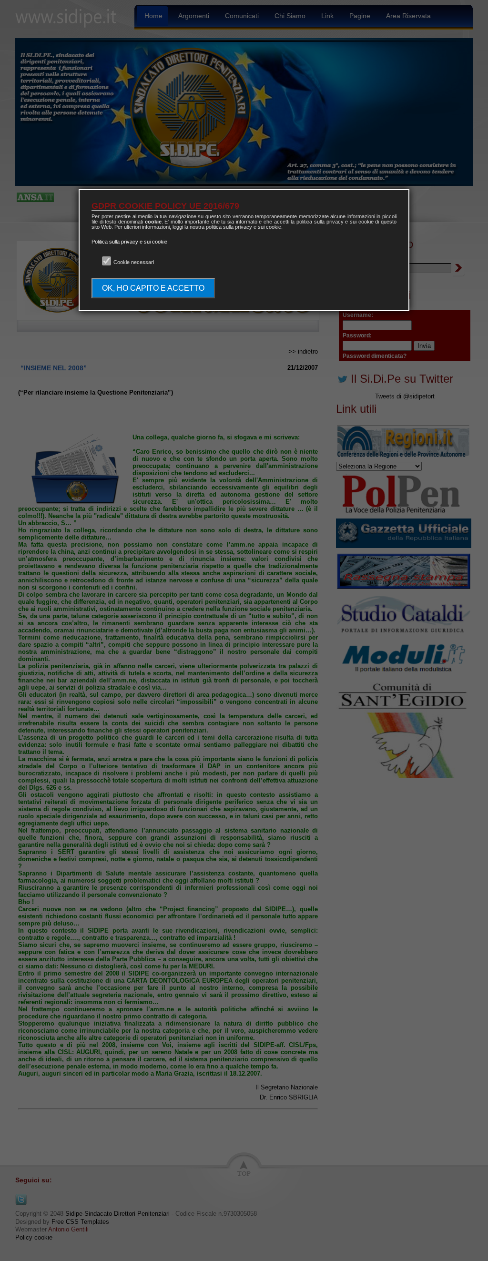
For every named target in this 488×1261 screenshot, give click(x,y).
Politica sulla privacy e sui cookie (129, 241)
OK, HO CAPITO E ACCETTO (153, 288)
